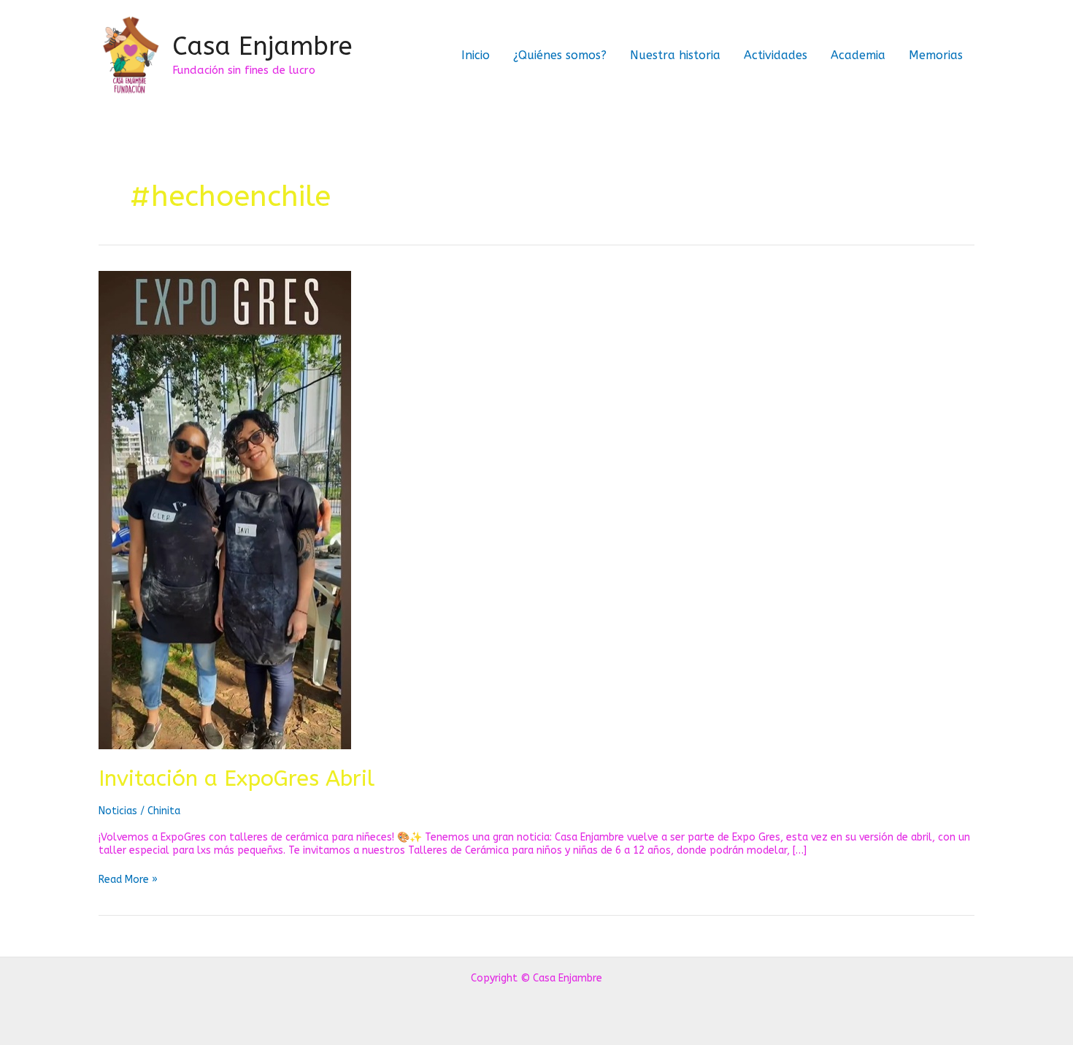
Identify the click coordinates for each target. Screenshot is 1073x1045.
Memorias (936, 55)
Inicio (475, 55)
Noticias (118, 811)
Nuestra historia (675, 55)
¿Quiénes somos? (560, 55)
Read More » (128, 879)
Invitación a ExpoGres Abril (236, 778)
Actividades (775, 55)
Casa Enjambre (262, 46)
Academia (858, 55)
